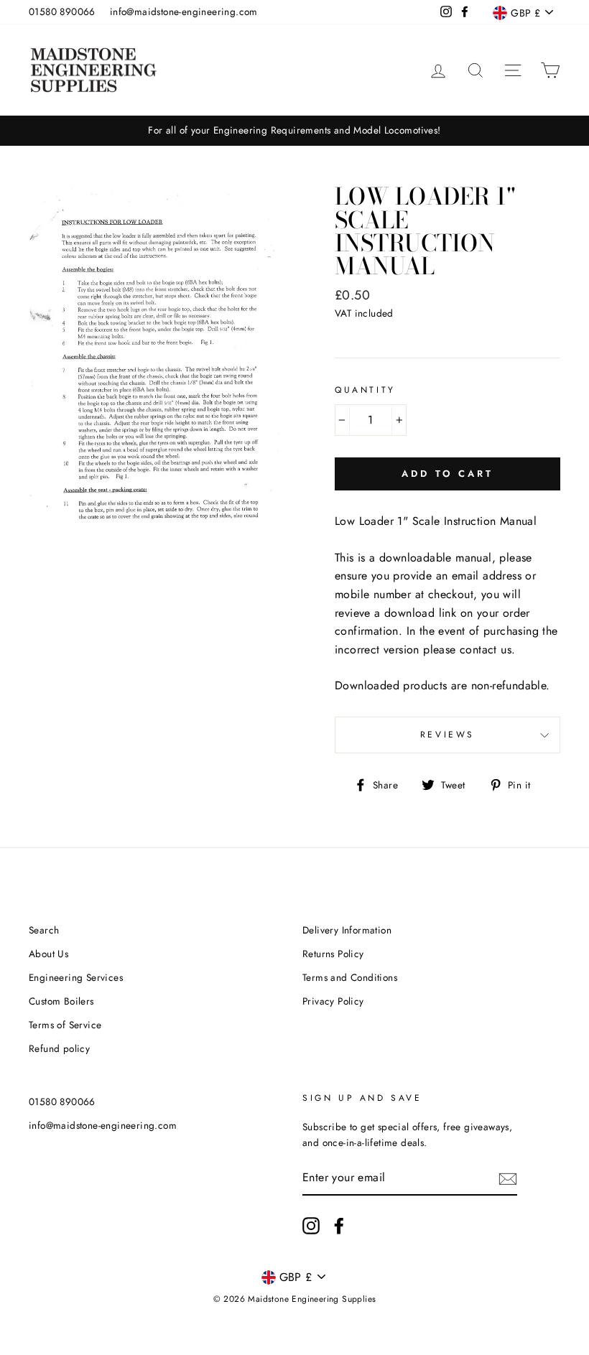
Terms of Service (65, 1025)
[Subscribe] (507, 1178)
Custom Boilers (61, 1001)
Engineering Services (76, 977)
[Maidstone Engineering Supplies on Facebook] (339, 1225)
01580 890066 (62, 11)
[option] (294, 131)
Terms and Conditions (349, 977)
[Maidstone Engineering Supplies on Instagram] (311, 1225)
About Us (48, 953)
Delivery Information (346, 930)
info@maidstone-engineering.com (184, 11)
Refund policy (59, 1048)
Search (44, 930)
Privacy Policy (333, 1001)
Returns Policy (333, 953)
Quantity (365, 389)
